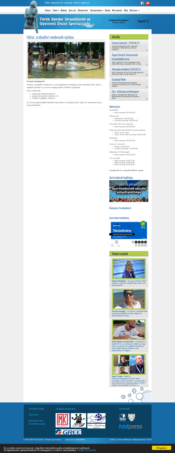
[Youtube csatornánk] (147, 5)
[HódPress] (130, 429)
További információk (86, 450)
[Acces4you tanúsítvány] (128, 247)
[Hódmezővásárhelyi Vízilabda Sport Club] (122, 421)
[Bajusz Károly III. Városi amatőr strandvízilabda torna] (147, 65)
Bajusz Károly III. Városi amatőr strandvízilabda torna (125, 57)
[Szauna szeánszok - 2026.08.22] (147, 50)
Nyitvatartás (117, 10)
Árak (126, 10)
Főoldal (48, 10)
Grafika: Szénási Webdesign (120, 440)
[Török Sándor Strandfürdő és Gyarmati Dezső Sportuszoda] (31, 33)
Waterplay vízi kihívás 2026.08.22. (126, 69)
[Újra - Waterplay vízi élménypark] (147, 99)
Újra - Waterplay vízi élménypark (125, 91)
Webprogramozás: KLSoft (142, 440)
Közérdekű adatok (37, 424)
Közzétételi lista (36, 421)
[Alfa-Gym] (78, 427)
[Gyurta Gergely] (129, 309)
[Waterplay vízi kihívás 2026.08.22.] (147, 75)
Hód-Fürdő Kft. (38, 440)
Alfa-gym (72, 10)
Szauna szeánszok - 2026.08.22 (126, 43)
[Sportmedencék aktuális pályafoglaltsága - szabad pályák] (128, 191)
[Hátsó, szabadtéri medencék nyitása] (66, 78)
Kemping (64, 10)
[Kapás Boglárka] (129, 279)
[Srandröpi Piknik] (147, 87)
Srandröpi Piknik (119, 79)
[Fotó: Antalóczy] (96, 428)
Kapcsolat (33, 415)
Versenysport (83, 10)
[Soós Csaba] (129, 374)
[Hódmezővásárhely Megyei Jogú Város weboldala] (131, 421)
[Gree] (68, 434)
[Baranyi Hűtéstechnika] (96, 422)
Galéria (107, 10)
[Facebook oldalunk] (142, 5)
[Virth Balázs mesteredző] (129, 340)
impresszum (69, 440)
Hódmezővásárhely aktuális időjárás (131, 21)
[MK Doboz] (62, 427)
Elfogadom (162, 447)
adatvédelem (80, 440)
